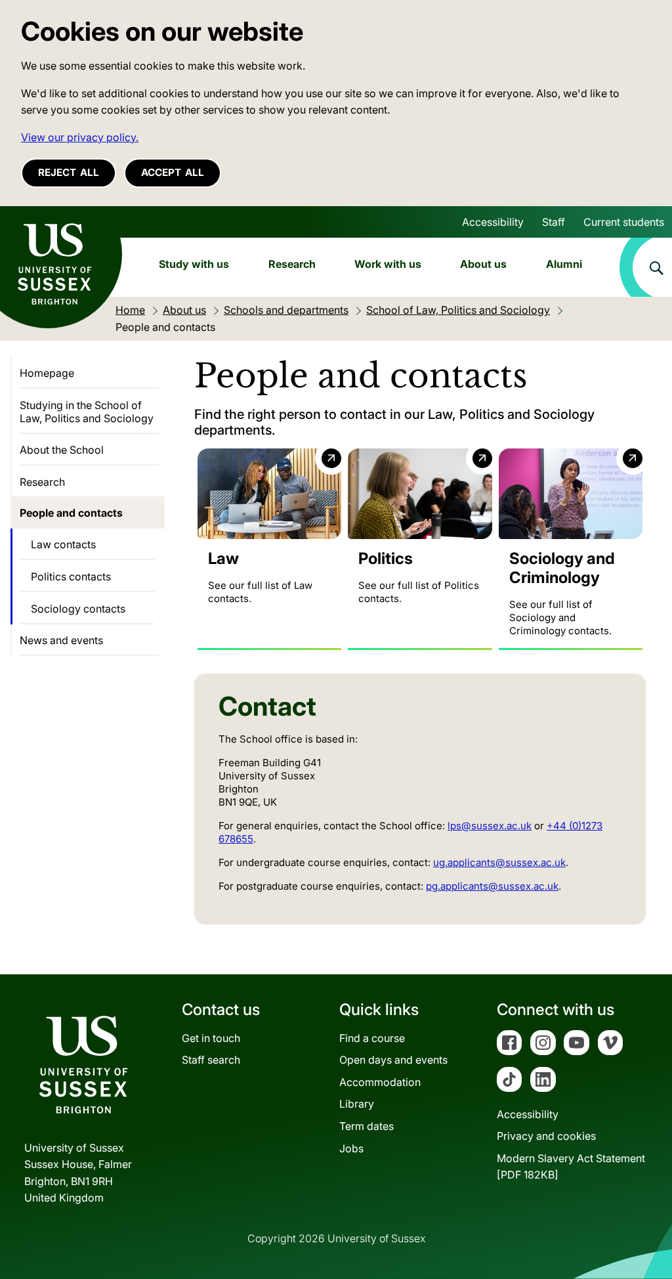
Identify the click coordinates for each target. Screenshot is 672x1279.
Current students (623, 221)
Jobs (351, 1148)
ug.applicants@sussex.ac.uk (499, 862)
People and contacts (71, 512)
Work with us (387, 264)
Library (356, 1103)
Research (292, 264)
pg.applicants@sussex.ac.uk (492, 886)
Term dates (366, 1126)
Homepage (47, 372)
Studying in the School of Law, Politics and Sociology (87, 412)
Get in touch (211, 1038)
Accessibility (493, 221)
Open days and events (393, 1059)
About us (483, 264)
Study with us (194, 264)
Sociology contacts (78, 608)
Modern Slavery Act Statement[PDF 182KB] (571, 1167)
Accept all (172, 172)
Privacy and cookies (546, 1135)
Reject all (68, 172)
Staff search (211, 1059)
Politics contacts (71, 576)
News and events (61, 640)
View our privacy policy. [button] (79, 137)
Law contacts (63, 544)
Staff (553, 221)
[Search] (646, 267)
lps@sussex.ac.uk (490, 825)
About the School (62, 449)
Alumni (564, 264)
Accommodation (380, 1082)
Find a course (372, 1038)
